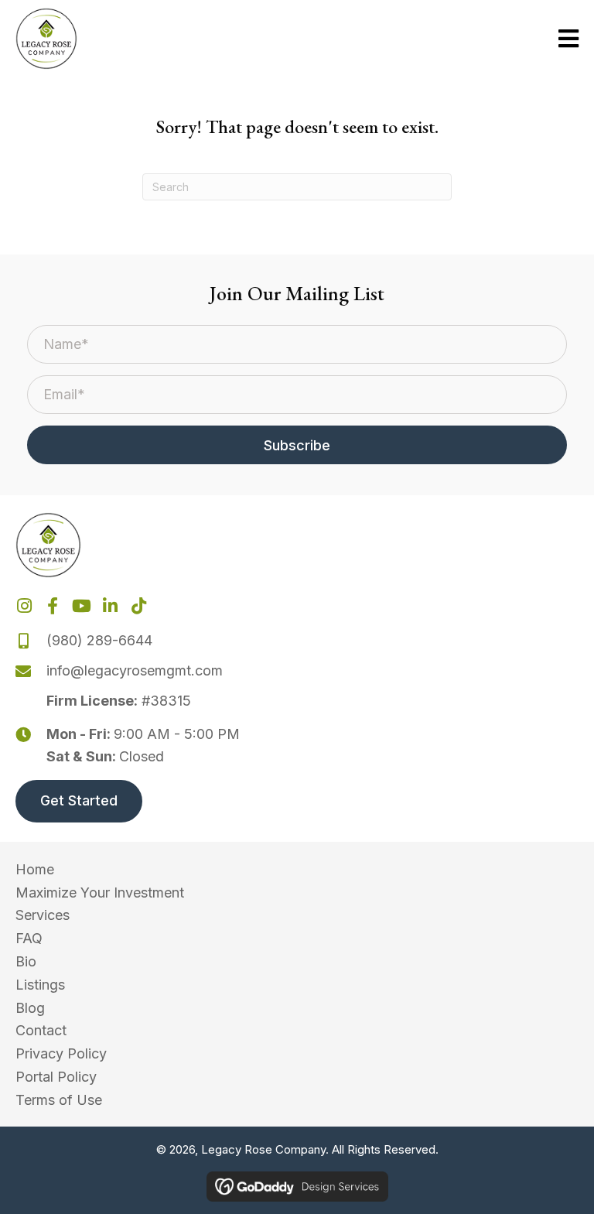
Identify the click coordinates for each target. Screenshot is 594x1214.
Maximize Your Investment (99, 892)
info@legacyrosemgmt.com (134, 670)
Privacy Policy (61, 1053)
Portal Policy (56, 1077)
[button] (297, 445)
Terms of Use (58, 1100)
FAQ (29, 938)
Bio (25, 961)
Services (42, 915)
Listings (40, 984)
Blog (30, 1008)
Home (34, 869)
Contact (41, 1030)
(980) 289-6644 (99, 640)
